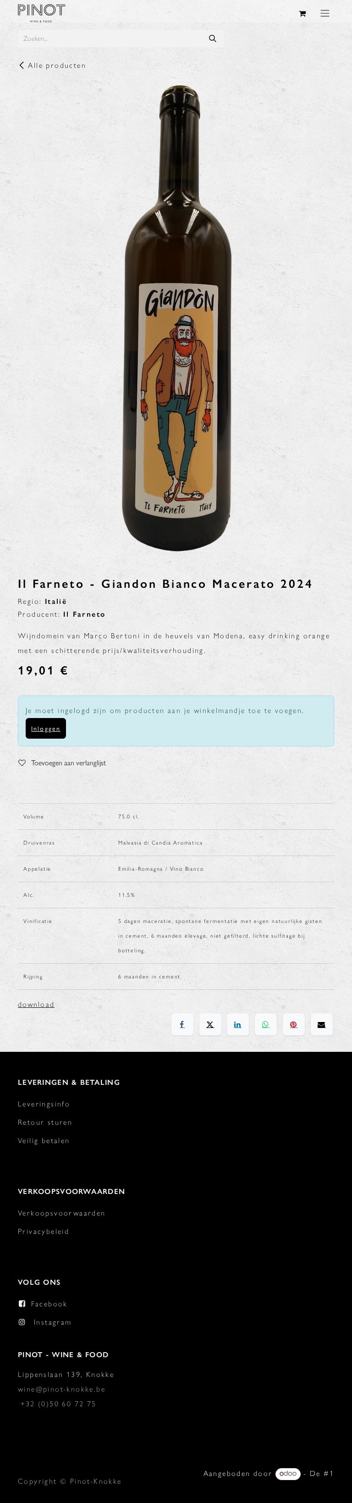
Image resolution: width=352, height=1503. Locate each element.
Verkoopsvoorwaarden (62, 1213)
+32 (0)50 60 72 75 (58, 1403)
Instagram (53, 1322)
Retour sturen (45, 1122)
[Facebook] (182, 1024)
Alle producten (57, 65)
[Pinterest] (294, 1024)
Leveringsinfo (44, 1104)
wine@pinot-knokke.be (61, 1389)
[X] (210, 1024)
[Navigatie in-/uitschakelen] (325, 13)
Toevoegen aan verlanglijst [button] (67, 762)
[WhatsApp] (266, 1024)
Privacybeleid (43, 1231)
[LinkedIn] (238, 1024)
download (36, 1004)
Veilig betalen (44, 1140)
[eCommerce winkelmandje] (303, 13)
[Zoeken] (212, 38)
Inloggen (45, 728)
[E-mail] (322, 1024)
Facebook (49, 1303)
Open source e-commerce (284, 1488)
